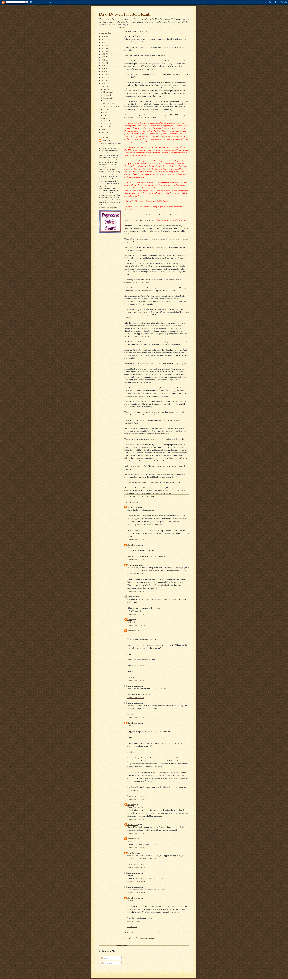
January (106, 127)
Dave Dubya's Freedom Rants (125, 14)
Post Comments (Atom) (145, 938)
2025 (104, 39)
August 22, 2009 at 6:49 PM (136, 819)
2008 (104, 130)
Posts (105, 957)
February (107, 124)
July (105, 109)
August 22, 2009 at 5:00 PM (136, 799)
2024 (104, 42)
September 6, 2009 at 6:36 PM (136, 867)
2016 (104, 66)
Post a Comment (132, 927)
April (106, 118)
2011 (104, 80)
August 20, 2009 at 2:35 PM (136, 614)
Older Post (185, 932)
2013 (104, 74)
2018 (104, 60)
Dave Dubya (107, 140)
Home (157, 932)
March (106, 121)
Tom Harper (133, 564)
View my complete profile (108, 207)
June (105, 112)
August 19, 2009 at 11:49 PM (136, 540)
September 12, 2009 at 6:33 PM (137, 921)
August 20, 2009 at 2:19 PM (136, 591)
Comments (107, 962)
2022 (104, 48)
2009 (104, 86)
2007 (104, 132)
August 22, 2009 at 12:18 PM (136, 718)
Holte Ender (133, 507)
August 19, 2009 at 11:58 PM (136, 560)
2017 (104, 63)
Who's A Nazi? (108, 104)
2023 (104, 45)
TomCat (131, 852)
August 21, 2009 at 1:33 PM (136, 681)
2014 (104, 71)
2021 (104, 51)
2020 (104, 54)
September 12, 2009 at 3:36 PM (137, 882)
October (107, 95)
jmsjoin (131, 804)
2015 (104, 69)
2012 (104, 77)
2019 (104, 57)
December (107, 89)
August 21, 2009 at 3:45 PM (136, 698)
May (105, 115)
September (107, 98)
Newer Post (129, 932)
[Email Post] (153, 496)
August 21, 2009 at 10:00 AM (136, 625)
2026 (104, 36)
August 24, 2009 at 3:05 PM (136, 833)
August (106, 101)
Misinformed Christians (111, 106)
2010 (104, 83)
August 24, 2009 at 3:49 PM (136, 848)
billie (130, 619)
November (107, 92)
